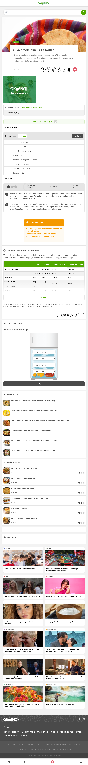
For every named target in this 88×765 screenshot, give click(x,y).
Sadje (23, 107)
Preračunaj (77, 136)
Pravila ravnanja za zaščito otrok (39, 749)
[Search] (8, 761)
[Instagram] (83, 719)
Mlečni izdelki (37, 107)
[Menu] (80, 762)
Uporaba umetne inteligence (62, 749)
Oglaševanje (11, 744)
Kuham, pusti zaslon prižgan (41, 122)
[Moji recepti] (53, 761)
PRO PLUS (31, 744)
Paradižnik (29, 107)
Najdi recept (43, 384)
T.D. (18, 69)
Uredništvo (21, 744)
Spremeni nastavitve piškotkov (56, 744)
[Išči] (83, 12)
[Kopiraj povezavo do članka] (64, 69)
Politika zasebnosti (75, 744)
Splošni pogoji (21, 749)
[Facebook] (43, 69)
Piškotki (40, 744)
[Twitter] (48, 69)
